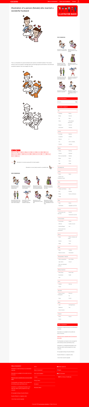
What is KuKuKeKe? (53, 1)
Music (70, 243)
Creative (70, 136)
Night (59, 163)
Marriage (48, 154)
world (59, 247)
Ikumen (18, 156)
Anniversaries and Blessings (61, 213)
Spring (60, 150)
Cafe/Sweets (61, 205)
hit (42, 152)
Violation (60, 144)
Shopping (60, 113)
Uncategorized (61, 167)
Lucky (23, 152)
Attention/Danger (62, 226)
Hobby (60, 243)
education (60, 290)
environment (61, 127)
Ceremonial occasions (73, 214)
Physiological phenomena (71, 122)
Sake (59, 203)
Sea (59, 160)
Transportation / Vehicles (63, 256)
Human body (71, 272)
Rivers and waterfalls (62, 155)
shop (69, 188)
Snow (70, 158)
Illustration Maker (37, 387)
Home (35, 366)
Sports (70, 174)
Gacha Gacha (15, 154)
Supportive (14, 152)
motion (59, 171)
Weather (70, 155)
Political (60, 139)
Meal (59, 200)
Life (58, 110)
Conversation (61, 221)
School (70, 298)
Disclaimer (36, 384)
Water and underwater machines (62, 265)
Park (59, 191)
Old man (70, 284)
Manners (70, 134)
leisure (59, 234)
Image (60, 196)
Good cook (39, 152)
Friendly (46, 152)
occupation (61, 136)
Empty (70, 163)
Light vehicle (61, 261)
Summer (60, 153)
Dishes (70, 203)
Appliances (61, 307)
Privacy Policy (37, 380)
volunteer (70, 144)
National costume (62, 252)
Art (69, 295)
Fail (59, 118)
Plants (60, 316)
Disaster (70, 115)
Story (60, 250)
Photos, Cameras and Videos (72, 238)
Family (14, 150)
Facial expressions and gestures (62, 229)
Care (59, 277)
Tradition (70, 250)
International (71, 252)
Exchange (60, 134)
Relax (70, 118)
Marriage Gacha (26, 154)
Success (18, 150)
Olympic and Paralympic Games (61, 177)
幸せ (32, 154)
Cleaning (70, 127)
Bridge (60, 193)
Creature (59, 313)
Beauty (70, 113)
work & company (72, 141)
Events (59, 209)
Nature (59, 148)
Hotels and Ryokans (72, 193)
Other (59, 182)
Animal (60, 319)
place (59, 186)
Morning (70, 150)
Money (60, 115)
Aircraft (70, 261)
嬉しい (20, 154)
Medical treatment (61, 269)
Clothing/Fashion (72, 304)
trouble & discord (72, 223)
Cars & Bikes (71, 259)
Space (70, 160)
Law (59, 141)
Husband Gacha (37, 154)
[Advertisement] (32, 53)
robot (59, 304)
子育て (14, 156)
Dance (60, 174)
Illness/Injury (61, 272)
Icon (69, 226)
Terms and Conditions (65, 1)
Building (70, 191)
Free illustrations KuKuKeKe (43, 404)
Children (60, 284)
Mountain (70, 153)
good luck (28, 152)
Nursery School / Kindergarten (61, 294)
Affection (60, 223)
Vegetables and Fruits (73, 205)
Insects (70, 316)
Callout (70, 221)
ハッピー (43, 154)
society (59, 131)
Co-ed (19, 152)
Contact (74, 1)
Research (70, 293)
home (59, 281)
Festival (70, 212)
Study (60, 298)
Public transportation (62, 259)
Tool (69, 307)
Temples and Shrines (62, 188)
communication (61, 218)
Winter (60, 158)
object (59, 302)
